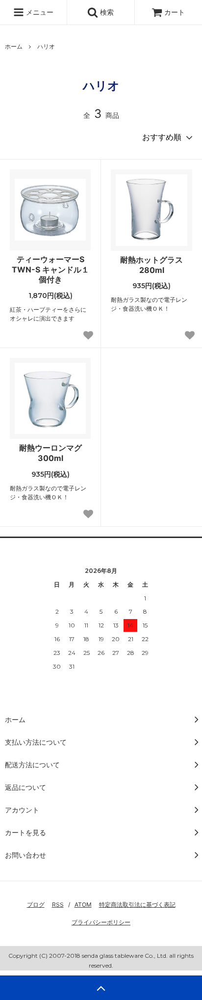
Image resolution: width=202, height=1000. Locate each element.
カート (174, 12)
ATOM (83, 904)
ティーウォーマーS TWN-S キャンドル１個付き (50, 269)
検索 (106, 12)
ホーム (14, 46)
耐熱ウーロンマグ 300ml (50, 453)
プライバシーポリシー (101, 922)
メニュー (38, 12)
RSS (58, 904)
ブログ (36, 904)
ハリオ (46, 46)
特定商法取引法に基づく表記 (137, 904)
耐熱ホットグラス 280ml (151, 265)
